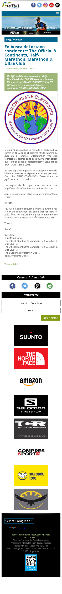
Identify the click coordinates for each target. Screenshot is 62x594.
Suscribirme (50, 318)
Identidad (51, 27)
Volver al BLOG (11, 264)
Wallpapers (25, 27)
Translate (21, 528)
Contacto (10, 27)
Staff (39, 27)
